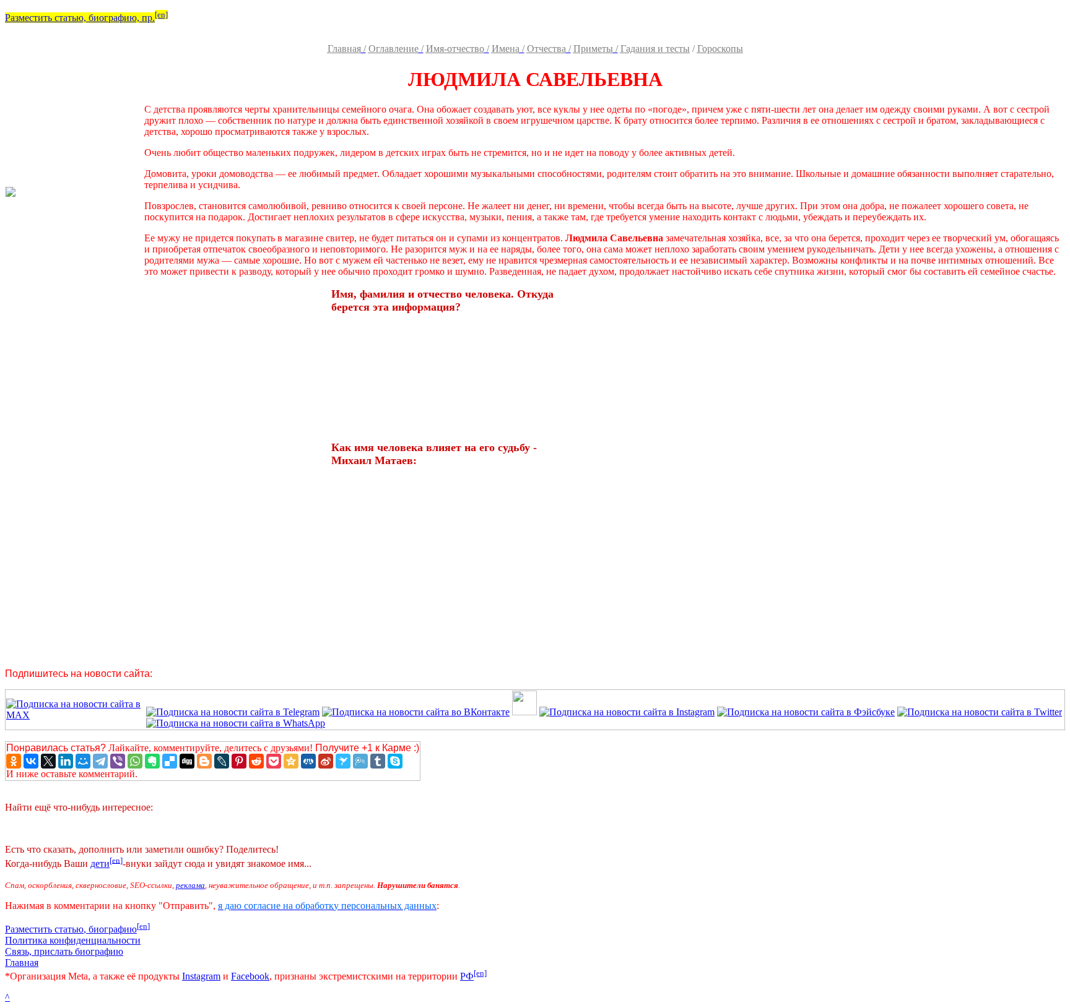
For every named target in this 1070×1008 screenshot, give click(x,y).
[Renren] (308, 761)
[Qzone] (291, 761)
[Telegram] (100, 761)
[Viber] (117, 761)
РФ (467, 976)
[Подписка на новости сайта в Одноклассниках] (524, 712)
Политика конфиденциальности (73, 940)
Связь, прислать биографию (64, 951)
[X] (48, 761)
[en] (161, 14)
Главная (21, 962)
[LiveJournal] (221, 761)
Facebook (250, 976)
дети (100, 863)
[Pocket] (273, 761)
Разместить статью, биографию (71, 929)
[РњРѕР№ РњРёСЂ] (83, 761)
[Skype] (395, 761)
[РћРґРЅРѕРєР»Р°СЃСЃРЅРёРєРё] (13, 761)
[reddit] (256, 761)
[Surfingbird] (343, 761)
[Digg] (187, 761)
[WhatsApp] (135, 761)
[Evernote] (152, 761)
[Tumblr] (377, 761)
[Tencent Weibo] (360, 761)
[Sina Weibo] (325, 761)
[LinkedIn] (65, 761)
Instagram (201, 976)
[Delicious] (169, 761)
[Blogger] (204, 761)
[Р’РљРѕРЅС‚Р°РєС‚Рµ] (31, 761)
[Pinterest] (239, 761)
